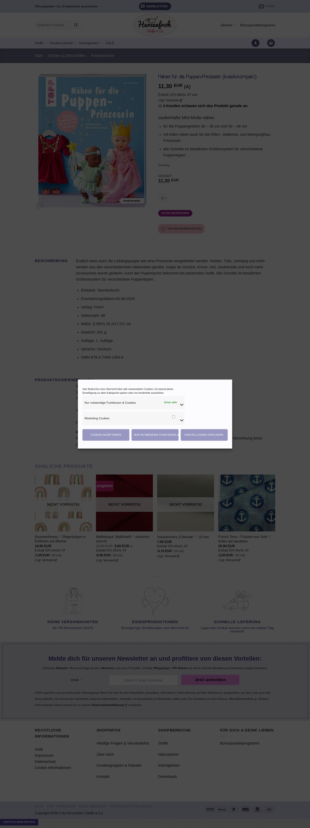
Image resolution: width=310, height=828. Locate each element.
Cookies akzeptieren (105, 434)
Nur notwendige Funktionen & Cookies (156, 434)
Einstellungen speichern (204, 434)
